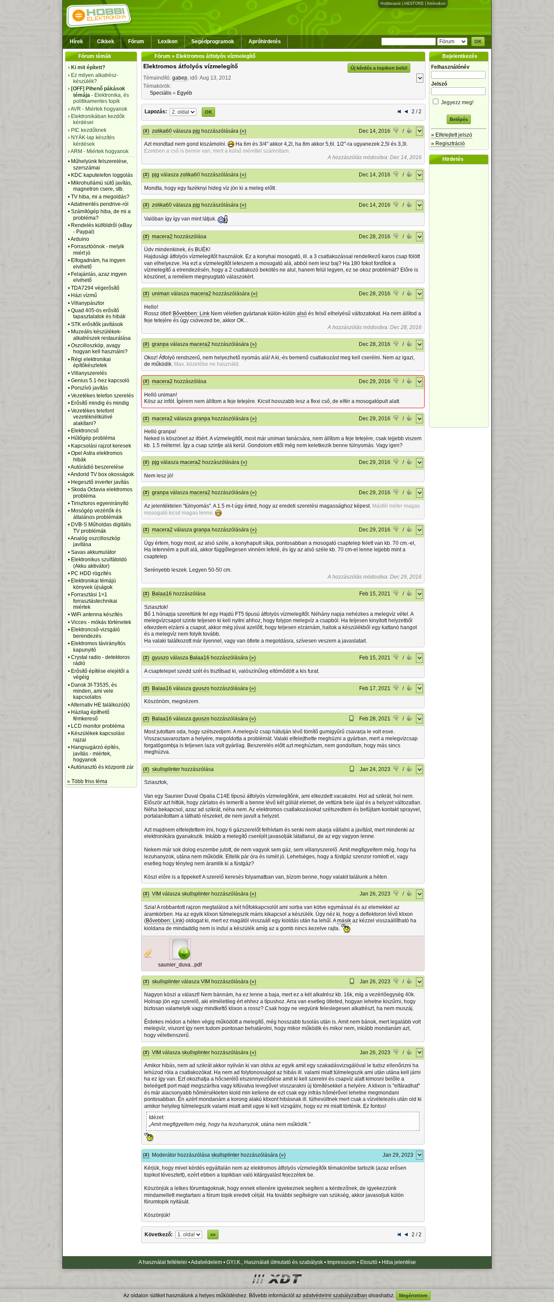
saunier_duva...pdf (180, 965)
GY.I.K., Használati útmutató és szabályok (274, 1262)
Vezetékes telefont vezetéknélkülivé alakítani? (92, 417)
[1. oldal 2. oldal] (183, 111)
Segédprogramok (212, 41)
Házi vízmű (84, 295)
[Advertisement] (461, 295)
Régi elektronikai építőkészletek (91, 362)
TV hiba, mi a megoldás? (100, 197)
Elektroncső (85, 431)
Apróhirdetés (264, 41)
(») (243, 131)
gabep (179, 78)
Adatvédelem (206, 1262)
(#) (146, 131)
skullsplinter (166, 769)
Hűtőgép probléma (93, 438)
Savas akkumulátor (93, 552)
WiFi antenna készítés (96, 614)
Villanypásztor (87, 303)
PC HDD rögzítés (91, 573)
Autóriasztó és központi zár (102, 767)
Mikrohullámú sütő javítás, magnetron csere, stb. (101, 186)
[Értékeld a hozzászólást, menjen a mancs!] (396, 131)
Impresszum (341, 1262)
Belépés (459, 119)
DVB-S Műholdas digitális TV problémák (101, 527)
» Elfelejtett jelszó (451, 135)
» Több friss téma (87, 781)
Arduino (80, 239)
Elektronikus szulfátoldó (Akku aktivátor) (99, 563)
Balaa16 (162, 594)
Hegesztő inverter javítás (100, 482)
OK (478, 41)
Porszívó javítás (89, 388)
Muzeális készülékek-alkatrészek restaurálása (101, 335)
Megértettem (413, 1295)
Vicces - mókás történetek (101, 622)
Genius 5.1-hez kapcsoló (100, 380)
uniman (161, 294)
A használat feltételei (162, 1262)
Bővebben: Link (191, 313)
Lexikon (167, 41)
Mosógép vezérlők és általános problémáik (96, 514)
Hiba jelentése (399, 1262)
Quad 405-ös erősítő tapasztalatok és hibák (98, 313)
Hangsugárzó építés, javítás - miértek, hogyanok (95, 753)
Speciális (160, 93)
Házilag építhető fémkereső (90, 715)
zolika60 (162, 131)
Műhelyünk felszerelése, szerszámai (99, 164)
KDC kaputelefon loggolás (102, 175)
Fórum (136, 41)
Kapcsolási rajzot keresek (101, 446)
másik (344, 921)
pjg (196, 131)
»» (213, 1234)
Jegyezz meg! (456, 102)
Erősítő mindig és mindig (100, 403)
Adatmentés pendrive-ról (100, 204)
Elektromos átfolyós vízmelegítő (190, 66)
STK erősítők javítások (97, 324)
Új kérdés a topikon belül (379, 67)
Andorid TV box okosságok (102, 474)
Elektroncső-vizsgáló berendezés (95, 633)
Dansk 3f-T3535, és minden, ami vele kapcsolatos (94, 691)
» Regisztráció (448, 144)
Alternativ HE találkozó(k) (100, 705)
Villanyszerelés (89, 373)
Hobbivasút (390, 3)
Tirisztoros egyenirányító (100, 503)
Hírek (76, 41)
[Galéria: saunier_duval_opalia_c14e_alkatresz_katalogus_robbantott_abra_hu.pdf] (180, 958)
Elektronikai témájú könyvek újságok (93, 584)
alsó (302, 313)
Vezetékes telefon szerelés (102, 396)
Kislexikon (436, 3)
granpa (160, 344)
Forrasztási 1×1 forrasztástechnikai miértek (94, 601)
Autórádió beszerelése (97, 467)
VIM (156, 894)
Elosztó (368, 1262)
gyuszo (160, 658)
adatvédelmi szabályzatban (335, 1295)
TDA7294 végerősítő (95, 288)
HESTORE (414, 3)
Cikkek (105, 41)
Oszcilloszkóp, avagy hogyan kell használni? (99, 348)
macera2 (162, 237)
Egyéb (184, 93)
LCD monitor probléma (98, 726)
